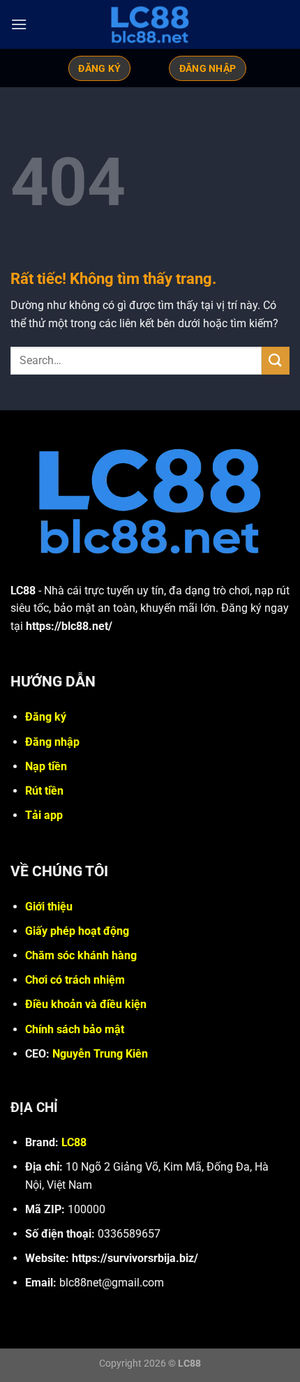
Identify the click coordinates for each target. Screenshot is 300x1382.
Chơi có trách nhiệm (75, 979)
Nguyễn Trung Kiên (100, 1053)
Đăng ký (45, 716)
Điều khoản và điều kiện (86, 1004)
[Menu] (18, 24)
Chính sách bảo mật (74, 1029)
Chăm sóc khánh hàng (81, 955)
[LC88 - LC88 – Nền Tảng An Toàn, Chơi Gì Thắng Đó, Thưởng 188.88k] (150, 24)
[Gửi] (276, 360)
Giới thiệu (49, 906)
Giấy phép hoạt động (77, 931)
